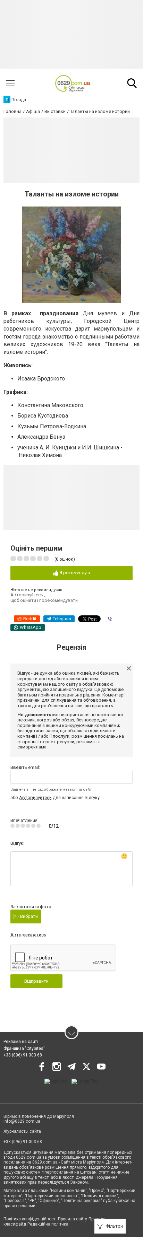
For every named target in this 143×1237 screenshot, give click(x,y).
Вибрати (28, 916)
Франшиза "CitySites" (24, 1048)
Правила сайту (72, 1219)
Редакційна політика (47, 1224)
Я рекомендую (74, 572)
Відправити (36, 981)
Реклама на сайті (20, 1041)
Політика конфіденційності (30, 1219)
